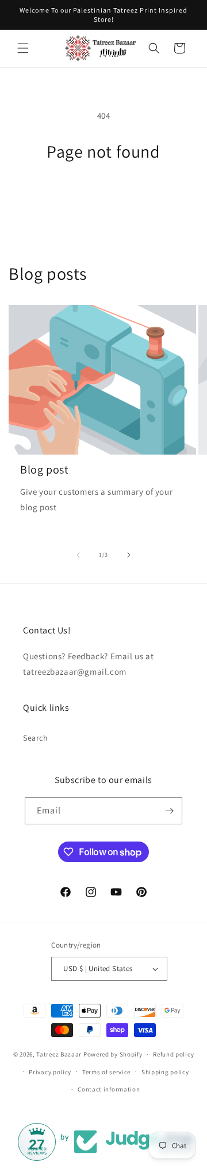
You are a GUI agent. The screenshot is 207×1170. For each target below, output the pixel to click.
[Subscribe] (169, 810)
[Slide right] (128, 555)
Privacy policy (50, 1072)
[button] (23, 48)
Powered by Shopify (113, 1054)
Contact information (109, 1089)
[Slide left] (78, 555)
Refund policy (173, 1054)
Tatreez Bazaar (59, 1054)
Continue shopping (104, 193)
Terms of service (106, 1072)
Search (35, 738)
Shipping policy (165, 1072)
